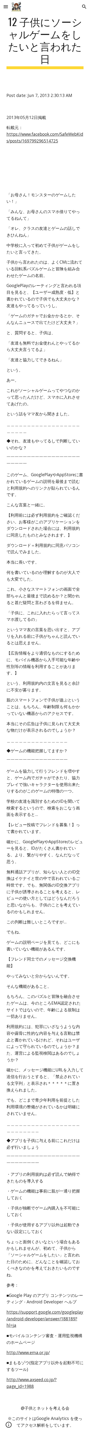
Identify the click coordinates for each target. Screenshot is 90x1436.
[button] (6, 6)
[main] (45, 42)
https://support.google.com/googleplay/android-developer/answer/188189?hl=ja (44, 1318)
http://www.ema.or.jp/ (28, 1352)
